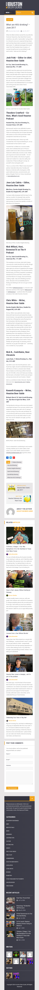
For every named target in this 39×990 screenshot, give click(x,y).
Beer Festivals (10, 827)
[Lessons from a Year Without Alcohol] (19, 622)
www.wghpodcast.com (14, 176)
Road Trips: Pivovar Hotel (23, 898)
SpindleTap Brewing (12, 474)
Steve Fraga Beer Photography (15, 879)
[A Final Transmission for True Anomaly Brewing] (10, 916)
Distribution (9, 844)
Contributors (10, 837)
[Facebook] (7, 458)
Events (8, 848)
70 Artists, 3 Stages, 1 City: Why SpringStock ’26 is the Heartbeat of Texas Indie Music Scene (18, 549)
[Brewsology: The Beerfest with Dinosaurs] (10, 908)
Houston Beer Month (12, 861)
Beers (7, 831)
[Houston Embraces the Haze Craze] (27, 498)
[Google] (14, 458)
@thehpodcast (12, 292)
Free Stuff (9, 855)
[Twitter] (10, 458)
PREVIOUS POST (21, 485)
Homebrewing (10, 858)
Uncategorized (10, 882)
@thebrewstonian (17, 287)
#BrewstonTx (28, 289)
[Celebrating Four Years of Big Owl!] (19, 706)
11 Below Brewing (16, 462)
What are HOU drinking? (14, 477)
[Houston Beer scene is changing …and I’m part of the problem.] (19, 663)
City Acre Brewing (12, 465)
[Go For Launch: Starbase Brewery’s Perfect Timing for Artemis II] (10, 924)
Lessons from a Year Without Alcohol (17, 633)
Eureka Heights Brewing (13, 468)
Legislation (9, 865)
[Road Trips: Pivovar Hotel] (10, 900)
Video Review (9, 885)
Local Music (9, 868)
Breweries (9, 834)
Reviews (8, 872)
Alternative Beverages (12, 820)
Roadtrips (9, 875)
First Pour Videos (11, 851)
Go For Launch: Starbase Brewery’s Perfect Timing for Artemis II (24, 923)
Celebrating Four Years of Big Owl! (16, 717)
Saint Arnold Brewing (13, 471)
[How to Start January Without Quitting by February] (19, 579)
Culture (9, 19)
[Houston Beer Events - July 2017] (11, 488)
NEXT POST (19, 496)
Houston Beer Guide (25, 511)
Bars (7, 824)
